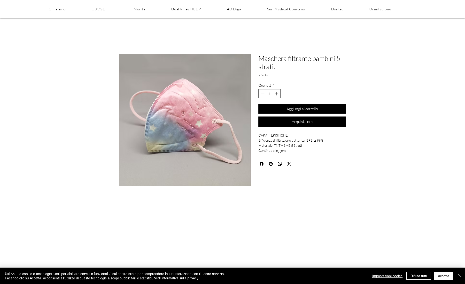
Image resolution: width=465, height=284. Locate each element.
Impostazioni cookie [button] (387, 275)
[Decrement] (262, 93)
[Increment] (277, 93)
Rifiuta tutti (419, 275)
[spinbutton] (269, 93)
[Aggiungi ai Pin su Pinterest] (271, 164)
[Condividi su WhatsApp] (280, 164)
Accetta (443, 275)
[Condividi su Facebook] (261, 164)
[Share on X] (289, 164)
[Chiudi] (459, 275)
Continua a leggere (272, 150)
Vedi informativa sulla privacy (176, 278)
